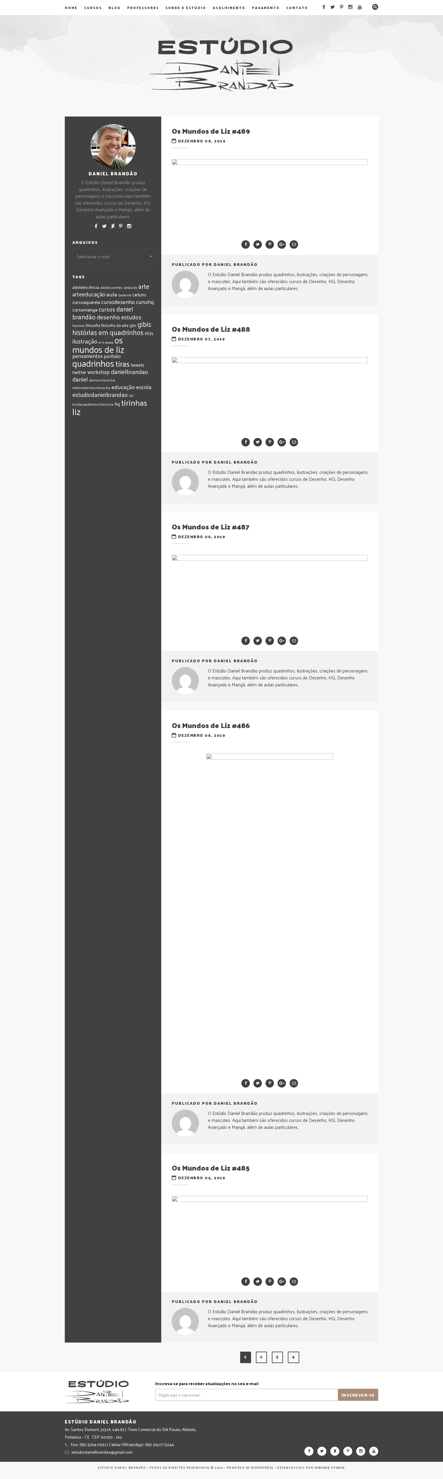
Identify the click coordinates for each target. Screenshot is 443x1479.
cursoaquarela (86, 302)
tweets (137, 365)
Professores (143, 8)
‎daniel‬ (80, 379)
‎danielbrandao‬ (129, 371)
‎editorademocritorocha (91, 387)
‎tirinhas (134, 402)
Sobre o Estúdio (185, 8)
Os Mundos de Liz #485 (211, 1167)
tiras (122, 363)
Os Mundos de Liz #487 (211, 526)
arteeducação (88, 294)
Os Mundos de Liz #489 (211, 130)
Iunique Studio (330, 1467)
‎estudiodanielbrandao (100, 394)
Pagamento (266, 8)
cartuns (139, 294)
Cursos (93, 8)
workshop (98, 371)
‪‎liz (76, 411)
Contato (297, 8)
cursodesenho (118, 302)
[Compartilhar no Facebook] (245, 244)
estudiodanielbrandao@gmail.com (101, 1452)
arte (143, 286)
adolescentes (111, 287)
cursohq (145, 302)
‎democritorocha (102, 380)
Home (71, 8)
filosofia (93, 325)
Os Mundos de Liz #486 (211, 725)
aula (111, 294)
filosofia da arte (114, 325)
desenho (108, 316)
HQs (149, 333)
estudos (131, 317)
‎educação (123, 387)
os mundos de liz (98, 344)
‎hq (117, 403)
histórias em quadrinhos (107, 332)
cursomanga (84, 309)
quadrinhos (93, 363)
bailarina (124, 295)
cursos (107, 309)
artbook (130, 287)
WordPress (262, 1467)
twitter (79, 372)
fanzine (78, 325)
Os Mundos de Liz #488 (211, 328)
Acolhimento (229, 8)
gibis (144, 324)
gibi (133, 325)
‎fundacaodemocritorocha (92, 404)
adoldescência (85, 287)
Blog (114, 8)
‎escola (143, 387)
